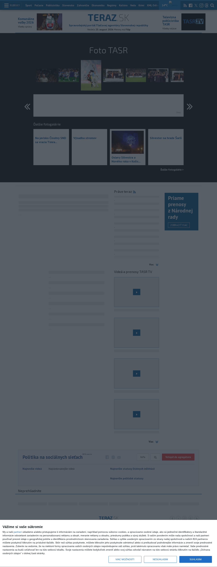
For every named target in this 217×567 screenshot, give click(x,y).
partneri (18, 532)
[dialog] (108, 543)
